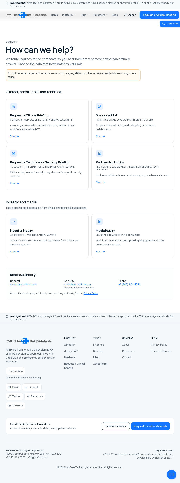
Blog (115, 14)
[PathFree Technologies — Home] (26, 15)
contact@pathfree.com (23, 284)
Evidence (98, 344)
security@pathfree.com (77, 284)
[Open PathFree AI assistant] (171, 474)
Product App (15, 371)
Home (54, 14)
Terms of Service (161, 350)
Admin (132, 14)
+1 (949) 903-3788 (129, 284)
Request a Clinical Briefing (159, 14)
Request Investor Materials (150, 426)
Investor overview (116, 426)
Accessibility (100, 363)
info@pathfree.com (37, 457)
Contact (126, 357)
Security (98, 350)
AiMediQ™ (70, 344)
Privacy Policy (91, 293)
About (125, 344)
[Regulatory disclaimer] (173, 456)
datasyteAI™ (71, 350)
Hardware (70, 357)
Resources (128, 350)
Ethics (96, 357)
